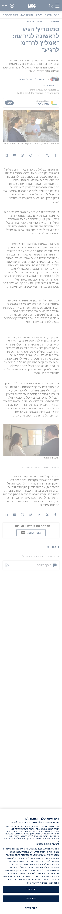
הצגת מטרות (31, 908)
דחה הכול (31, 899)
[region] (31, 861)
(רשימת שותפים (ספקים (47, 844)
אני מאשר (31, 889)
